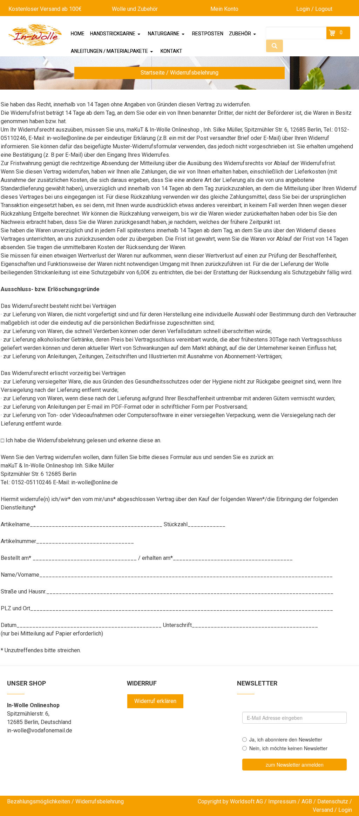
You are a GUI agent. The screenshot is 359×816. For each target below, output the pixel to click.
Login (345, 810)
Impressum (282, 801)
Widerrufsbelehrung (99, 801)
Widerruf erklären (155, 701)
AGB (307, 801)
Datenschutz (332, 801)
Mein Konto (224, 9)
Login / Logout (314, 9)
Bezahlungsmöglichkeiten (38, 801)
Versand (323, 810)
